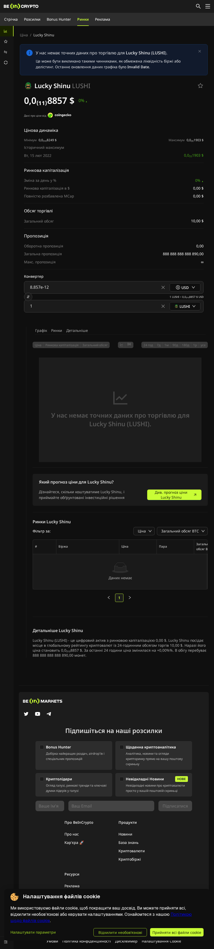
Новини (125, 834)
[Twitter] (26, 714)
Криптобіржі (129, 859)
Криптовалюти (131, 850)
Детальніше (77, 330)
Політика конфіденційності (86, 941)
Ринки (83, 19)
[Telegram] (49, 714)
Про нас (71, 834)
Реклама (102, 19)
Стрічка (11, 19)
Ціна (24, 34)
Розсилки (32, 19)
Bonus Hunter (59, 19)
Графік (41, 330)
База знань (128, 842)
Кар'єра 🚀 (74, 842)
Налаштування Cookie (161, 941)
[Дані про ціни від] (59, 116)
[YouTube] (37, 714)
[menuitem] (7, 31)
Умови (52, 941)
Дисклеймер (126, 941)
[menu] (7, 47)
